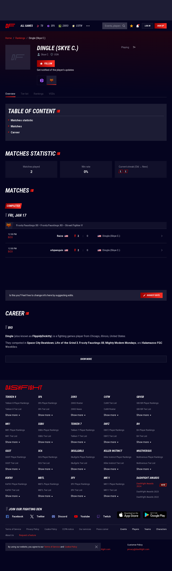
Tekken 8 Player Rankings (17, 403)
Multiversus (144, 450)
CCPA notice (68, 529)
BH (138, 423)
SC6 (40, 450)
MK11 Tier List (110, 490)
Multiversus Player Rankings (150, 457)
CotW (79, 25)
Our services (85, 529)
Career (15, 132)
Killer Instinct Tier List (114, 463)
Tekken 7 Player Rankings (83, 430)
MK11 (107, 477)
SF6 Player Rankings (47, 403)
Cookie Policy (51, 529)
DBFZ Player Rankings (114, 430)
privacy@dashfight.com (138, 549)
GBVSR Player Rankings (148, 403)
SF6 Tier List (43, 409)
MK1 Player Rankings (15, 430)
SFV (73, 477)
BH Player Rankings (146, 430)
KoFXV (9, 477)
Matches (16, 126)
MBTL (41, 477)
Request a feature (27, 535)
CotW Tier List (110, 403)
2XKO (65, 25)
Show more (11, 415)
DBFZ (106, 423)
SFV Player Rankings (80, 484)
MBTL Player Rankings (48, 484)
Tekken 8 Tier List (13, 409)
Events (123, 529)
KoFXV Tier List (12, 490)
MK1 (7, 423)
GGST (8, 450)
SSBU (41, 423)
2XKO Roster (77, 403)
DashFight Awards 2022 (148, 497)
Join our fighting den (25, 509)
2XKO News (76, 409)
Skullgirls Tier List (79, 463)
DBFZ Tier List (110, 436)
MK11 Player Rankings (114, 484)
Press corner (102, 529)
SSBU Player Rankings (48, 430)
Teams (147, 529)
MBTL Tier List (44, 490)
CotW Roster (110, 409)
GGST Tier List (11, 463)
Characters (161, 529)
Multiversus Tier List (146, 463)
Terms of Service (13, 529)
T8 (41, 25)
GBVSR (140, 396)
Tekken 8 (10, 396)
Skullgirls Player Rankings (83, 457)
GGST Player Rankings (15, 457)
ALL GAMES (26, 25)
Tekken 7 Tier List (79, 436)
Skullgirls (77, 450)
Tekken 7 (76, 423)
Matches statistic (22, 120)
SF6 (53, 25)
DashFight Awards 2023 (148, 492)
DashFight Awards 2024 (145, 484)
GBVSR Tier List (144, 409)
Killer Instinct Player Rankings (117, 457)
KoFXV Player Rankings (16, 484)
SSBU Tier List (44, 436)
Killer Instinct (113, 450)
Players (135, 529)
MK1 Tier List (11, 436)
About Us (9, 535)
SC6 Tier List (44, 463)
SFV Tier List (76, 490)
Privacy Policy (32, 529)
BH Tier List (142, 436)
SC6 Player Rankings (47, 457)
